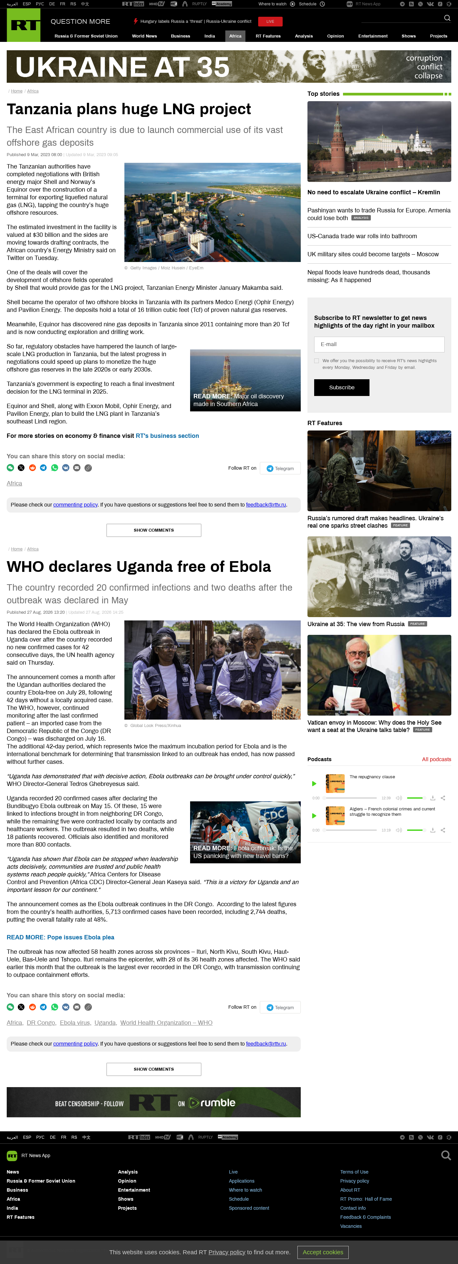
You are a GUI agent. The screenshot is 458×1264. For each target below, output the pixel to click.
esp (27, 1137)
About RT (350, 1190)
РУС (40, 4)
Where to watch (245, 1190)
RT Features (268, 36)
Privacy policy (354, 1181)
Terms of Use (354, 1172)
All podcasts (436, 759)
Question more (80, 21)
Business (180, 36)
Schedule (239, 1199)
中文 (85, 4)
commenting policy (75, 505)
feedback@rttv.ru (266, 505)
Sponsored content (249, 1208)
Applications (241, 1181)
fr (63, 1137)
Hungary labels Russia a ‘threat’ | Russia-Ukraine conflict (195, 21)
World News (144, 36)
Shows (409, 36)
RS (73, 4)
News (13, 1172)
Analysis (304, 36)
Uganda (105, 1022)
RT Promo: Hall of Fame (366, 1199)
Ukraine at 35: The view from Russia (356, 624)
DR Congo (41, 1022)
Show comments (154, 530)
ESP (27, 4)
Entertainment (373, 36)
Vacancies (351, 1226)
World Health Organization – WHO (166, 1022)
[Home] (24, 25)
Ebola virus (75, 1022)
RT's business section (167, 436)
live (270, 21)
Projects (438, 36)
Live (233, 1172)
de (53, 1137)
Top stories (323, 93)
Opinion (335, 36)
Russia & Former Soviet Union (86, 36)
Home (16, 91)
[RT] (133, 4)
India (210, 36)
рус (40, 1137)
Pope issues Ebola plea (60, 937)
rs (74, 1137)
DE (52, 4)
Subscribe (341, 387)
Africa (235, 36)
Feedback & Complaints (365, 1217)
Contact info (353, 1208)
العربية (12, 4)
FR (62, 4)
